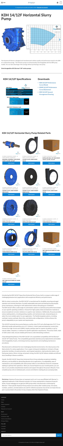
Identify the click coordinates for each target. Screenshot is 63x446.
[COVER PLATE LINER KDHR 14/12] (31, 145)
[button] (3, 39)
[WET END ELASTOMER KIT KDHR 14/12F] (11, 268)
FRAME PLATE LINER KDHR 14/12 (50, 191)
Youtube (3, 428)
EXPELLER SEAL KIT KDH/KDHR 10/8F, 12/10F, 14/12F (51, 158)
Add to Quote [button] (11, 163)
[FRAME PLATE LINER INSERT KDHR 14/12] (31, 177)
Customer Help (5, 416)
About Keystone (5, 404)
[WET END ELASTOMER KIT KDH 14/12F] (51, 238)
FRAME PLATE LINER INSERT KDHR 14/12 (30, 191)
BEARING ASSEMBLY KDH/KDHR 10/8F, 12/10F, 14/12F (11, 160)
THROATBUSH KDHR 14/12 (9, 252)
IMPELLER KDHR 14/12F (29, 222)
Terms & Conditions (6, 419)
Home (2, 400)
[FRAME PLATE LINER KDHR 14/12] (51, 177)
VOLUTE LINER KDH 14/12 (30, 252)
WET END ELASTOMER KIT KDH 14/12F (51, 251)
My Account (4, 414)
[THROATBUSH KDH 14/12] (51, 208)
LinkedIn (3, 426)
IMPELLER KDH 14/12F (8, 222)
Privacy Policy (4, 421)
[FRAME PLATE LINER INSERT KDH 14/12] (11, 177)
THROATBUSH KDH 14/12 (49, 222)
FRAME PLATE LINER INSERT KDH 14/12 (10, 191)
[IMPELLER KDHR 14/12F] (31, 208)
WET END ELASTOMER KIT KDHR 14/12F (11, 281)
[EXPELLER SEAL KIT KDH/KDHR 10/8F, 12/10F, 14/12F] (51, 145)
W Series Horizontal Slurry (9, 156)
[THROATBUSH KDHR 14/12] (11, 238)
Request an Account (6, 409)
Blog (2, 402)
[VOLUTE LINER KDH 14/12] (31, 238)
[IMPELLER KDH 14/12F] (11, 208)
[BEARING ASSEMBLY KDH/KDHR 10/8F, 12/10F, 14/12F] (11, 145)
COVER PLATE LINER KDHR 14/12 (30, 160)
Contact (3, 406)
